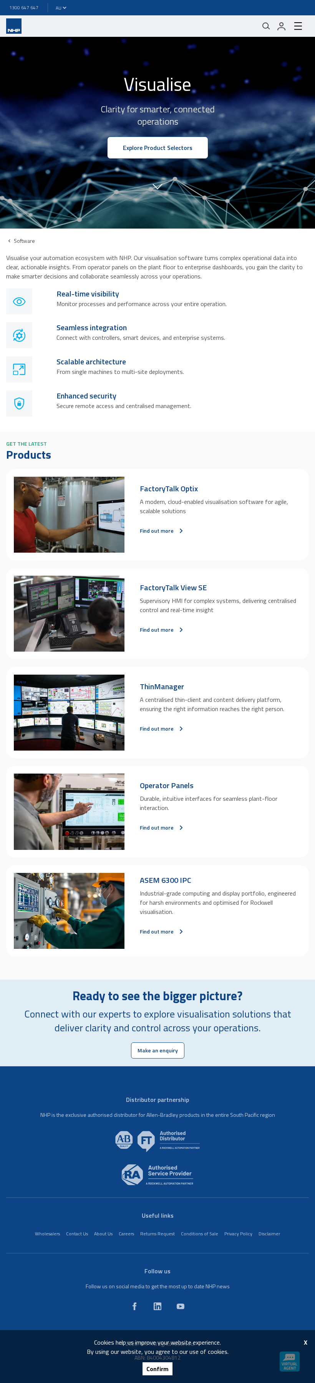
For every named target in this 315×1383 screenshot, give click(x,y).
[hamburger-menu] (298, 26)
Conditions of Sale (199, 1233)
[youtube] (180, 1306)
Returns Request (157, 1233)
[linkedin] (157, 1306)
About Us (103, 1233)
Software (24, 241)
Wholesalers (47, 1233)
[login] (281, 26)
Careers (126, 1233)
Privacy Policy (238, 1233)
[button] (157, 185)
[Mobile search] (266, 26)
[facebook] (134, 1306)
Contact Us (77, 1233)
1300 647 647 (23, 7)
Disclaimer (269, 1233)
